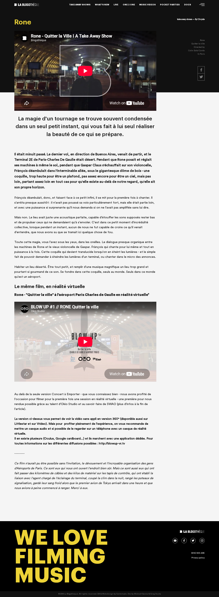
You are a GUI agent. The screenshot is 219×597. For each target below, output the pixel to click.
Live (116, 5)
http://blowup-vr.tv (112, 443)
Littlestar (20, 423)
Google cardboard (68, 438)
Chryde (201, 19)
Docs (187, 5)
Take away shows (79, 5)
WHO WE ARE (198, 553)
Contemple (121, 594)
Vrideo (41, 423)
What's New (102, 5)
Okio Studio (69, 404)
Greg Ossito (155, 594)
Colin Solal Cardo (196, 51)
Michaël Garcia (141, 594)
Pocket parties (170, 5)
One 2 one (129, 5)
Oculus (49, 438)
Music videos (147, 5)
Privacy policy (198, 558)
